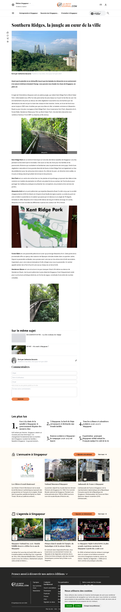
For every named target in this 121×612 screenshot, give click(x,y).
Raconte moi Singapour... (49, 13)
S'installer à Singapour (69, 13)
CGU (45, 599)
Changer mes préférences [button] (92, 606)
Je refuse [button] (78, 606)
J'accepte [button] (69, 606)
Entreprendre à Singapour (28, 13)
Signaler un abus (49, 602)
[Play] (103, 13)
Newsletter (36, 591)
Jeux (59, 599)
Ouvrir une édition (50, 588)
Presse (46, 596)
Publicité (47, 594)
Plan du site (50, 609)
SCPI (59, 589)
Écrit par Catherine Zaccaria (21, 74)
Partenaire (47, 591)
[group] (103, 13)
